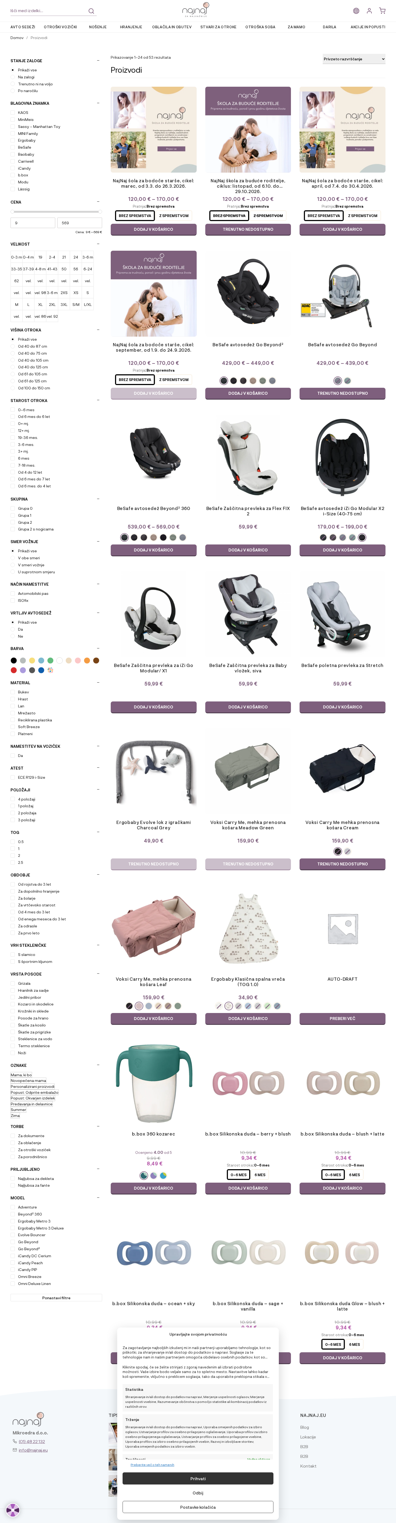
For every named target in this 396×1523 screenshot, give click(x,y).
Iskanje (91, 11)
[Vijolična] (23, 670)
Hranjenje (131, 27)
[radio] (135, 216)
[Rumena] (32, 660)
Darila (329, 27)
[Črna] (14, 660)
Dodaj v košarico (153, 229)
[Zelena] (50, 660)
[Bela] (59, 660)
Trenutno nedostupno (153, 864)
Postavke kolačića (198, 1507)
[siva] (23, 660)
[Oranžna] (87, 660)
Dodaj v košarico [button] (248, 550)
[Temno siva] (32, 670)
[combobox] (54, 10)
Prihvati (198, 1478)
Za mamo (296, 27)
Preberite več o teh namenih (152, 1464)
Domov (17, 37)
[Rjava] (96, 660)
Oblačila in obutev (172, 27)
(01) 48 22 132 (32, 1441)
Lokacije (308, 1437)
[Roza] (78, 660)
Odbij (198, 1493)
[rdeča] (14, 670)
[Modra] (41, 660)
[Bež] (68, 660)
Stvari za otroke (218, 27)
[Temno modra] (41, 670)
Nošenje (98, 27)
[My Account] (369, 11)
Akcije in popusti (368, 27)
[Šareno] (50, 670)
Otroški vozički (60, 27)
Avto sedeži (23, 27)
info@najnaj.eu (33, 1450)
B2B (304, 1446)
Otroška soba (260, 27)
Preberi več (342, 1018)
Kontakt (308, 1466)
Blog (304, 1427)
